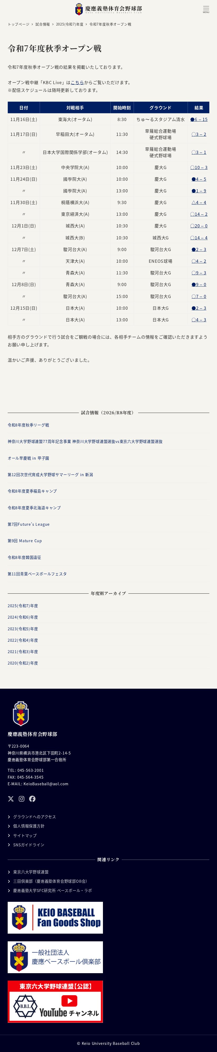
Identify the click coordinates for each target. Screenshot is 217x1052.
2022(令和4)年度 (23, 640)
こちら (77, 82)
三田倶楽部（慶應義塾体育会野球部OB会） (51, 881)
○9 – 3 (199, 272)
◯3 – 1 (199, 152)
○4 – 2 (199, 261)
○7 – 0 (199, 296)
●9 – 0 (199, 284)
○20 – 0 (199, 225)
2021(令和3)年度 (23, 651)
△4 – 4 (199, 202)
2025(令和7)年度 (23, 605)
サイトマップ (25, 835)
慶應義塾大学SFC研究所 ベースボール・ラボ (52, 890)
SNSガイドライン (28, 844)
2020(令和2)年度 (23, 663)
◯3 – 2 (199, 134)
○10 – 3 (199, 167)
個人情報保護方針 (28, 826)
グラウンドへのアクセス (34, 816)
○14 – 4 (199, 237)
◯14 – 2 (199, 214)
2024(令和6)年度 (23, 617)
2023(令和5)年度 (23, 628)
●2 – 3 (199, 249)
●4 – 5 (199, 179)
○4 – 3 (199, 319)
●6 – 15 (199, 119)
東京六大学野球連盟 (30, 871)
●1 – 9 (199, 190)
